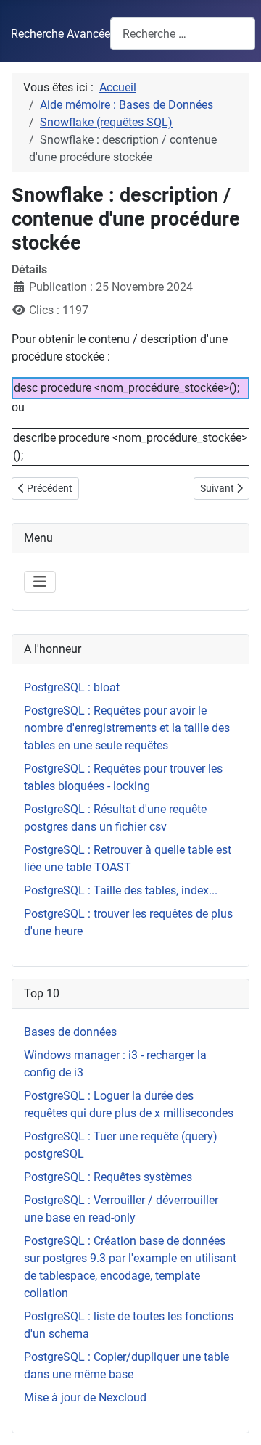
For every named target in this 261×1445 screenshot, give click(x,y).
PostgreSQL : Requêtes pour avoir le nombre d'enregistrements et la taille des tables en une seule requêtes (127, 728)
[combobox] (182, 33)
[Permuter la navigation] (40, 582)
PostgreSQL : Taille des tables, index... (121, 890)
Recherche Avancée (60, 34)
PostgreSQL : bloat (72, 687)
